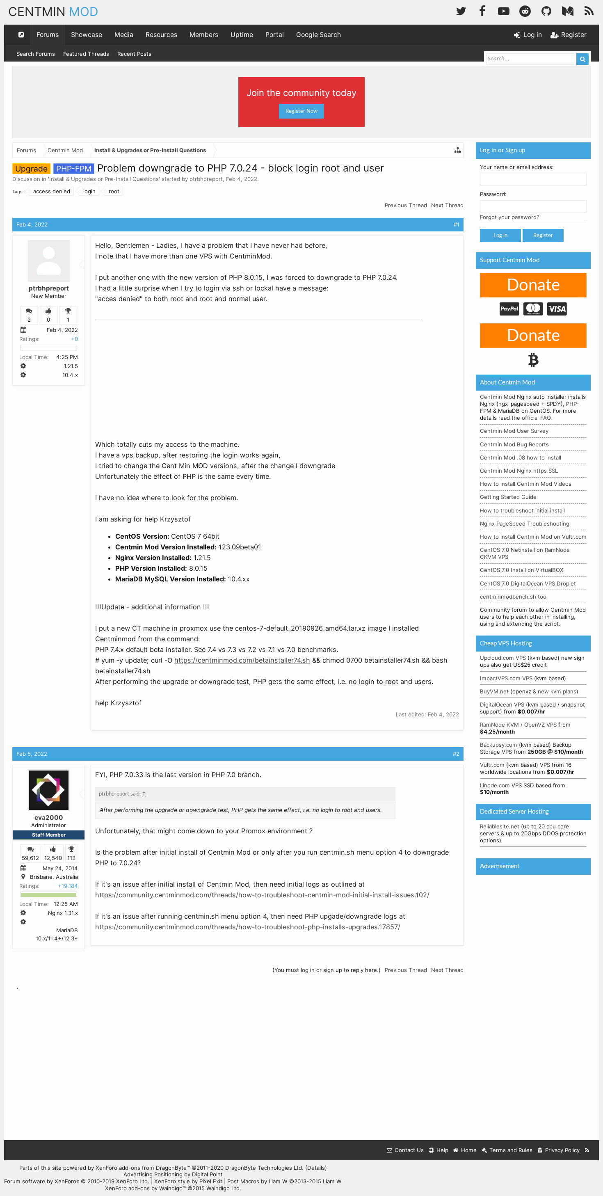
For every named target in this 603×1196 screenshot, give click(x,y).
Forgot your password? (509, 217)
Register (543, 235)
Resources (161, 35)
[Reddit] (525, 10)
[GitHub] (546, 10)
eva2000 (48, 817)
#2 (456, 753)
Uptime (242, 35)
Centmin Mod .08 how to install (520, 457)
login (89, 191)
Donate (533, 285)
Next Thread (447, 205)
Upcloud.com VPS (503, 657)
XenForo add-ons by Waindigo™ (145, 1188)
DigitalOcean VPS (502, 704)
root (114, 191)
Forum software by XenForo (76, 1181)
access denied (51, 191)
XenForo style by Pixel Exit (188, 1181)
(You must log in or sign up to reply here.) (326, 970)
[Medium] (568, 10)
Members (204, 35)
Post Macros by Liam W (284, 1181)
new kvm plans (557, 691)
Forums (48, 35)
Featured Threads (86, 53)
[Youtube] (504, 10)
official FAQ (536, 417)
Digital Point (207, 1174)
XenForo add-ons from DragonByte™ (143, 1167)
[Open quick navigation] (21, 35)
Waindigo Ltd (223, 1188)
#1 (456, 224)
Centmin (53, 11)
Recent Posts (134, 53)
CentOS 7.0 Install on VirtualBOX (522, 570)
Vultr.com (492, 765)
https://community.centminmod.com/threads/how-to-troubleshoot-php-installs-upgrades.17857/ (247, 927)
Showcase (86, 35)
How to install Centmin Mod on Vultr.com (533, 536)
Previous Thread (406, 205)
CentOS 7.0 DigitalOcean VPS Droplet (528, 583)
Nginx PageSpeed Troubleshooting (524, 523)
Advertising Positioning (153, 1174)
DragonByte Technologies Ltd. (264, 1167)
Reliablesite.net (499, 826)
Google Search (318, 35)
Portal (274, 35)
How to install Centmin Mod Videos (525, 483)
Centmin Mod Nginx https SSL (519, 470)
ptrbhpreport (206, 179)
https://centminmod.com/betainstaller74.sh (242, 660)
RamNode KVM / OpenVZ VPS (518, 724)
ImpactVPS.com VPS (506, 678)
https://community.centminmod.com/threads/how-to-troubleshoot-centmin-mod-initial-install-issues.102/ (262, 895)
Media (123, 35)
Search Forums (35, 53)
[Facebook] (482, 10)
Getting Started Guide (508, 497)
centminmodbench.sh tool (514, 596)
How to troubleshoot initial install (522, 510)
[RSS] (589, 10)
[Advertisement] (156, 374)
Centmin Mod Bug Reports (514, 444)
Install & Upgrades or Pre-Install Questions (104, 179)
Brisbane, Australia (54, 877)
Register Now (301, 111)
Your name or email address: (517, 167)
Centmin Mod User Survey (514, 431)
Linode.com (495, 785)
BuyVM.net (494, 691)
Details (316, 1167)
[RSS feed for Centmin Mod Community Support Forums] (587, 1150)
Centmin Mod (497, 396)
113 (71, 858)
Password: (493, 194)
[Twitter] (461, 10)
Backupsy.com (498, 744)
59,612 (30, 858)
